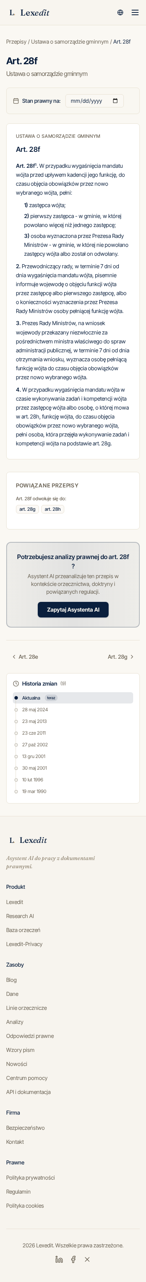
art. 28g (27, 509)
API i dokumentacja (28, 1092)
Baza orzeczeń (23, 930)
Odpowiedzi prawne (30, 1035)
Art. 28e (28, 656)
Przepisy (16, 41)
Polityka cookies (25, 1205)
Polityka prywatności (30, 1177)
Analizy (14, 1021)
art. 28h (53, 509)
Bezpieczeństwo (25, 1127)
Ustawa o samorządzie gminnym (70, 41)
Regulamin (18, 1191)
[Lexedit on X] (87, 1259)
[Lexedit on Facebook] (73, 1259)
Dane (12, 993)
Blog (11, 979)
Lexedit (14, 902)
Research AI (20, 916)
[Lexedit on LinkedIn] (59, 1259)
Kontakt (15, 1141)
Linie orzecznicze (26, 1007)
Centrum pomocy (26, 1077)
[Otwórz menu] (135, 12)
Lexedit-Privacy (24, 944)
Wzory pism (20, 1049)
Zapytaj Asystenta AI (73, 609)
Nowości (16, 1063)
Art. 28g (117, 656)
